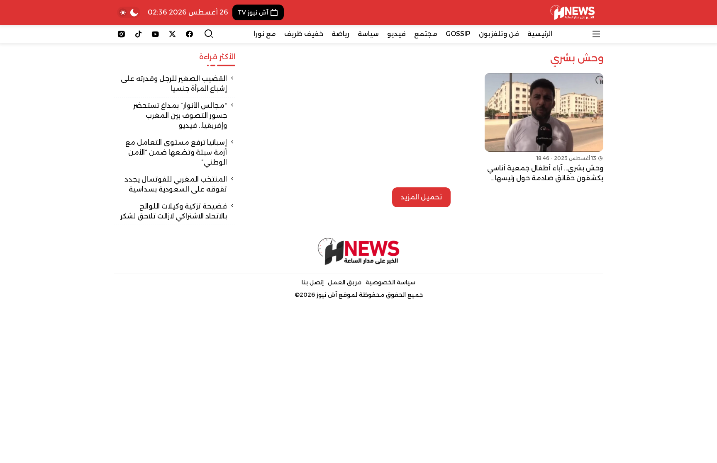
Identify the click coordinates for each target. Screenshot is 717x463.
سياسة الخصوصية (390, 282)
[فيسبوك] (189, 34)
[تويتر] (172, 34)
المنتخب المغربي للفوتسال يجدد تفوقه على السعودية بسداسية (175, 184)
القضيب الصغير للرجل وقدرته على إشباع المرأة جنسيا (174, 83)
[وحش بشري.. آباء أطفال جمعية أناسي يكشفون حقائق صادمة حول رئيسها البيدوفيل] (544, 128)
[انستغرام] (121, 34)
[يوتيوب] (155, 34)
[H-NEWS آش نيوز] (572, 12)
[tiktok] (138, 34)
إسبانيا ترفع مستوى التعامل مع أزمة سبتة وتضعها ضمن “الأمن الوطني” (176, 152)
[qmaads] (359, 251)
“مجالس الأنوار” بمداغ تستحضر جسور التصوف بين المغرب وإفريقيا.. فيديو (180, 115)
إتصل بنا (313, 282)
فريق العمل (344, 282)
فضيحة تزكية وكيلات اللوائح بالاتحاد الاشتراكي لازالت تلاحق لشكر (173, 211)
